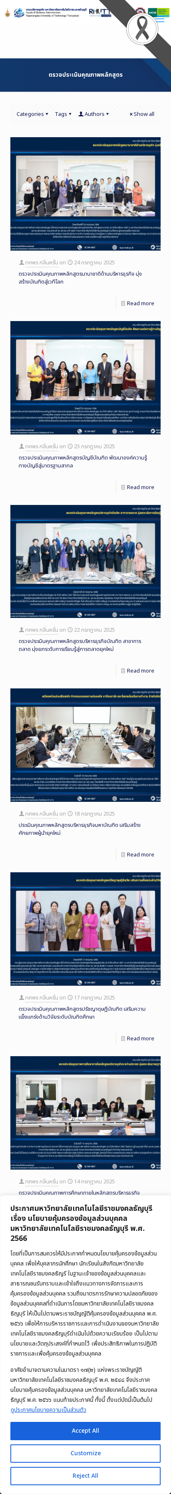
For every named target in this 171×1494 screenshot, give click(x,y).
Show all (144, 114)
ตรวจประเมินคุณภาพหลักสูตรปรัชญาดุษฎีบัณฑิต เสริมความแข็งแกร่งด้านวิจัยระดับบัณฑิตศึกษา (82, 1013)
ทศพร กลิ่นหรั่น (41, 263)
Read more (140, 303)
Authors (95, 114)
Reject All (85, 1475)
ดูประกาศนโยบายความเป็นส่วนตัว (48, 1410)
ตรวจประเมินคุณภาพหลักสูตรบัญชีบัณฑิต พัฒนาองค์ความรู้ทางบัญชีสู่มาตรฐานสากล (83, 462)
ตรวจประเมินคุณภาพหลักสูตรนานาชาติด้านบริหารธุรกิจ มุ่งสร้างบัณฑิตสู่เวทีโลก (80, 278)
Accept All (85, 1430)
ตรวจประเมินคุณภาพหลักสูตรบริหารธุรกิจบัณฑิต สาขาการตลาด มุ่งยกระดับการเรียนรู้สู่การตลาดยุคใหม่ (80, 645)
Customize (86, 1453)
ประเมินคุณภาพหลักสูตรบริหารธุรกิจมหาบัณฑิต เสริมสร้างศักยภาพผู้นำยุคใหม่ (80, 829)
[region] (85, 1344)
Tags (61, 114)
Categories (30, 114)
